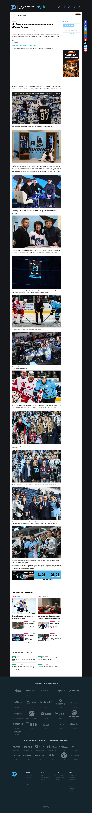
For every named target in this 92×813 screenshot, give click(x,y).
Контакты (71, 788)
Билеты (14, 14)
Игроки (42, 775)
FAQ (70, 786)
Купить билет (29, 775)
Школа (71, 781)
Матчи (38, 14)
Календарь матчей (59, 775)
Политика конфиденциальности (74, 791)
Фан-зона (70, 14)
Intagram (85, 32)
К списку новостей (17, 585)
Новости (62, 14)
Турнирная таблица (59, 777)
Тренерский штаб (45, 777)
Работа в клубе (73, 784)
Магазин (54, 14)
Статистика (57, 779)
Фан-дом (28, 784)
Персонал (43, 779)
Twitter (85, 29)
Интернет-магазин (17, 779)
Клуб (46, 14)
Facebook (85, 22)
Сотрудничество (73, 779)
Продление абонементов (22, 14)
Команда (30, 14)
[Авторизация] (69, 7)
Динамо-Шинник (39, 7)
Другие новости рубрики (22, 592)
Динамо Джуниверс (43, 7)
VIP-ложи (28, 777)
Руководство (72, 775)
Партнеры (71, 777)
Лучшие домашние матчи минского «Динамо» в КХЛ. (24, 45)
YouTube (85, 39)
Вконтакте (85, 36)
